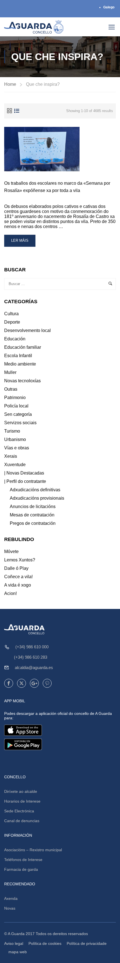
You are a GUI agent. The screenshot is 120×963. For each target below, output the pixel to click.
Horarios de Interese (22, 801)
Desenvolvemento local (27, 330)
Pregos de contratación (33, 523)
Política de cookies (44, 943)
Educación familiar (22, 347)
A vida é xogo (17, 585)
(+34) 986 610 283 (30, 657)
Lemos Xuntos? (19, 560)
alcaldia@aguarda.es (34, 667)
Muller (10, 372)
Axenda (11, 898)
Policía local (16, 406)
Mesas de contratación (32, 515)
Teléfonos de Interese (23, 859)
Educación (14, 338)
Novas (9, 908)
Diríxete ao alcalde (20, 791)
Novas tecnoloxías (22, 380)
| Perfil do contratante (25, 481)
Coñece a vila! (18, 576)
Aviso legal (13, 943)
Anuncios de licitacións (33, 506)
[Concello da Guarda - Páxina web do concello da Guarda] (34, 27)
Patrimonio (15, 397)
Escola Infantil (18, 355)
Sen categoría (18, 414)
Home (10, 84)
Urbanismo (15, 439)
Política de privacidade (87, 943)
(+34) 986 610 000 (32, 646)
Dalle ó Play (16, 568)
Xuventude (15, 464)
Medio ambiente (20, 364)
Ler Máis (22, 242)
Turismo (12, 431)
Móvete (11, 551)
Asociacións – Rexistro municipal (33, 850)
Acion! (10, 593)
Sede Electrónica (19, 811)
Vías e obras (16, 447)
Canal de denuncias (21, 821)
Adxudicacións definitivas (35, 489)
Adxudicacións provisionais (37, 498)
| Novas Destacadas (24, 473)
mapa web (17, 952)
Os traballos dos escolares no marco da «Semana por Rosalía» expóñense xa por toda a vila (57, 187)
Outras (10, 389)
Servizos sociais (20, 422)
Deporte (12, 322)
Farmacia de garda (21, 869)
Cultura (11, 313)
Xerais (10, 456)
